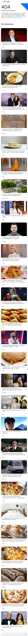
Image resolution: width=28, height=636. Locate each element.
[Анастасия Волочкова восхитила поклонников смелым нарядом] (14, 254)
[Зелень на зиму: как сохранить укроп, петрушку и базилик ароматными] (14, 189)
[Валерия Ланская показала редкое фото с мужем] (14, 211)
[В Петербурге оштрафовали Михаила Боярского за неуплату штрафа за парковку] (14, 449)
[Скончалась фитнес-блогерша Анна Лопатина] (14, 427)
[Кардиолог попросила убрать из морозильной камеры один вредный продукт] (14, 384)
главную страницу (17, 17)
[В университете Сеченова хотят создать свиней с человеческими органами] (14, 578)
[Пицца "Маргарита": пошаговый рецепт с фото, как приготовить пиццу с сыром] (14, 557)
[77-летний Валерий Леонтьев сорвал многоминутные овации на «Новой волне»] (14, 297)
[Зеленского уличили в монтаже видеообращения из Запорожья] (14, 233)
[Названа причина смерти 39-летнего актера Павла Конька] (14, 60)
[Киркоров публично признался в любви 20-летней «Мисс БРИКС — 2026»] (14, 341)
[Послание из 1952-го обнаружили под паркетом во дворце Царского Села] (14, 125)
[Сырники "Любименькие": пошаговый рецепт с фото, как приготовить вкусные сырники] (14, 276)
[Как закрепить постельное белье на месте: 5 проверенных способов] (14, 513)
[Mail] (4, 1)
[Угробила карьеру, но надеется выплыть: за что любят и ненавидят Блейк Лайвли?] (14, 168)
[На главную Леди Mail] (7, 1)
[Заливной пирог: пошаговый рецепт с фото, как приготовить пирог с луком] (14, 362)
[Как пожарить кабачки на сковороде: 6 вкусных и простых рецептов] (14, 81)
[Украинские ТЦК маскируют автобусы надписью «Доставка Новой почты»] (14, 470)
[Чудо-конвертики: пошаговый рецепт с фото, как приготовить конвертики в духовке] (14, 319)
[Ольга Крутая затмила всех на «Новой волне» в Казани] (14, 621)
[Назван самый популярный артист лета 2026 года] (14, 405)
